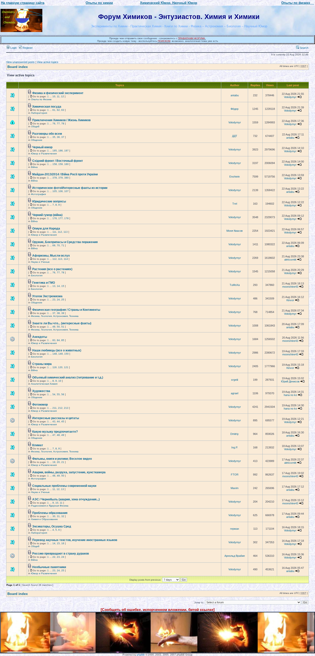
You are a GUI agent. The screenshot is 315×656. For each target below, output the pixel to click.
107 (66, 191)
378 (54, 177)
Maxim (234, 488)
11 (58, 96)
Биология (36, 275)
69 (53, 245)
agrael (234, 393)
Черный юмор (42, 147)
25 (62, 299)
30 (53, 516)
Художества (41, 391)
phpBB (141, 654)
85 (62, 340)
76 (53, 123)
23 (53, 299)
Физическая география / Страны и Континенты (66, 310)
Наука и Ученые (40, 262)
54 (53, 394)
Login (13, 47)
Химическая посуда (46, 106)
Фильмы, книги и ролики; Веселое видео (62, 458)
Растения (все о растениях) (52, 269)
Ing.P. (234, 447)
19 (53, 462)
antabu (235, 95)
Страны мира (42, 364)
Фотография (38, 194)
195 (54, 150)
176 (54, 218)
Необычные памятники (49, 567)
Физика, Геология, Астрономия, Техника (55, 316)
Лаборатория (39, 113)
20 (58, 462)
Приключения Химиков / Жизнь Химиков (61, 120)
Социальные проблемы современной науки (64, 486)
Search (303, 47)
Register (27, 47)
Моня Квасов (234, 230)
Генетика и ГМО (43, 282)
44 (58, 421)
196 (60, 150)
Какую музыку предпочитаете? (55, 431)
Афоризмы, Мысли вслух (51, 255)
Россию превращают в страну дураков (60, 553)
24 (58, 299)
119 (54, 367)
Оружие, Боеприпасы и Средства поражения (65, 242)
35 (53, 137)
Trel (234, 203)
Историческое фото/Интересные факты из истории (69, 188)
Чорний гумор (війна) (47, 215)
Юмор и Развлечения (44, 153)
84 (58, 340)
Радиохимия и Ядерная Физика (49, 505)
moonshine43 (290, 286)
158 (54, 164)
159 (60, 164)
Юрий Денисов (290, 381)
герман (234, 528)
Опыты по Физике (41, 99)
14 (58, 286)
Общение (36, 140)
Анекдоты (39, 337)
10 (53, 96)
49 (53, 326)
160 (66, 164)
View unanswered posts (20, 62)
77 (58, 123)
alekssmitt (290, 259)
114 (66, 259)
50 (58, 326)
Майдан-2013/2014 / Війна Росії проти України (65, 174)
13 (53, 286)
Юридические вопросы (49, 201)
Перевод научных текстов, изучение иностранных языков (74, 540)
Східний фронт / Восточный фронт (57, 161)
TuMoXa (235, 284)
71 (62, 245)
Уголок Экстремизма (47, 296)
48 (58, 435)
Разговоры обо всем (47, 133)
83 (53, 340)
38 (58, 313)
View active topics (47, 62)
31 (58, 516)
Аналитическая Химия (44, 383)
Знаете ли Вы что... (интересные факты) (61, 323)
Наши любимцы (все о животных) (56, 350)
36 (58, 137)
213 (66, 408)
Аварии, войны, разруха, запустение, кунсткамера (69, 472)
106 (60, 191)
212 (60, 408)
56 (62, 394)
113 (65, 231)
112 (60, 231)
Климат (37, 445)
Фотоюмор (40, 404)
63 (62, 110)
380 (66, 177)
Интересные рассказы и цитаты (55, 418)
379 (60, 177)
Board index (17, 67)
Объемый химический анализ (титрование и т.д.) (67, 377)
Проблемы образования (49, 513)
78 (62, 123)
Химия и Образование (44, 519)
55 (58, 394)
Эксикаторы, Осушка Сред (51, 526)
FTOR (234, 474)
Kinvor (290, 300)
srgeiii (234, 379)
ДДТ (234, 135)
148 (54, 353)
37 (62, 137)
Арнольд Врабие (234, 555)
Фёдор (234, 108)
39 (62, 313)
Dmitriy (234, 433)
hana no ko (290, 395)
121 (66, 367)
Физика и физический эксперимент (57, 93)
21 (62, 462)
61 (53, 110)
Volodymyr (290, 97)
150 (66, 353)
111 (54, 231)
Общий (35, 126)
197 (66, 150)
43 (53, 421)
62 (58, 110)
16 (62, 543)
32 (62, 516)
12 (62, 96)
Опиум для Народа (46, 228)
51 (62, 326)
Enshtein (234, 176)
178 (66, 218)
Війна (34, 167)
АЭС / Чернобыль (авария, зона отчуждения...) (66, 499)
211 (54, 408)
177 (60, 218)
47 (53, 435)
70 (58, 245)
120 (60, 367)
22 (53, 557)
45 (62, 421)
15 (62, 286)
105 (54, 191)
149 (60, 353)
